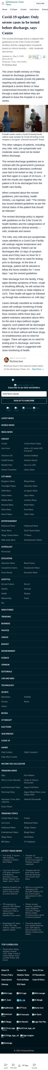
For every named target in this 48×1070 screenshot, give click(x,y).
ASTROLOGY (6, 547)
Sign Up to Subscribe (24, 401)
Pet (2, 603)
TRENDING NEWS (9, 771)
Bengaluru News (8, 481)
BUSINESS (5, 624)
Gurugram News (30, 491)
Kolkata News (7, 500)
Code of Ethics (38, 980)
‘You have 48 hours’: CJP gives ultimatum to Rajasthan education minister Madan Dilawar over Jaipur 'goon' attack (11, 875)
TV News (27, 535)
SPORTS (4, 692)
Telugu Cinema (30, 828)
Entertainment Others (33, 540)
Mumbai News (7, 505)
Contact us (21, 970)
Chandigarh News (8, 486)
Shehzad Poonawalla (32, 799)
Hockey (4, 702)
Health (4, 594)
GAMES (4, 748)
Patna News (6, 510)
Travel (26, 598)
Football (27, 697)
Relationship (6, 598)
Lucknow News (30, 500)
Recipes (27, 594)
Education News (31, 573)
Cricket (23, 9)
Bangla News (29, 832)
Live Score (5, 448)
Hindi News (29, 837)
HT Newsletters (38, 975)
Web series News (8, 540)
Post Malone (29, 775)
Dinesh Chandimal (8, 470)
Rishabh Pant (6, 465)
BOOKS (4, 713)
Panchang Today (8, 792)
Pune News (28, 510)
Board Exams (29, 563)
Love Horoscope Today (10, 787)
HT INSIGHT (6, 720)
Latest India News (11, 851)
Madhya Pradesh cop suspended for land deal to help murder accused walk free (12, 890)
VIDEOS (4, 637)
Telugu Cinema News (9, 535)
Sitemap (4, 984)
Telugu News (6, 837)
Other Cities (29, 514)
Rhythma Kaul (11, 65)
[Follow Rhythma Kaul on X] (20, 65)
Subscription (6, 980)
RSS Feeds (21, 984)
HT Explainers (29, 842)
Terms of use (37, 970)
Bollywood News (8, 526)
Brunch (27, 584)
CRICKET (5, 439)
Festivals (27, 589)
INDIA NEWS (7, 432)
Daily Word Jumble (9, 757)
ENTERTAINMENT (9, 521)
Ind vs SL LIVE (30, 465)
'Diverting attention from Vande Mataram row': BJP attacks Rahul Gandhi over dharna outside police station (34, 928)
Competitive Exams (9, 568)
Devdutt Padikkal (31, 456)
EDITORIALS (6, 672)
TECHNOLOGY (7, 685)
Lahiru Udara (29, 470)
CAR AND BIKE (7, 679)
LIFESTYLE (5, 579)
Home (4, 9)
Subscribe (40, 3)
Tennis (26, 702)
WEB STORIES (7, 610)
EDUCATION (6, 558)
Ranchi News (6, 514)
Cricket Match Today (32, 444)
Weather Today (23, 975)
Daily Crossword (30, 752)
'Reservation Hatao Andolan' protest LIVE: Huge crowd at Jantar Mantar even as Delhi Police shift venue (11, 954)
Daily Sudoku (6, 752)
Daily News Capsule (11, 394)
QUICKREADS (7, 734)
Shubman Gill (6, 456)
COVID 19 (5, 741)
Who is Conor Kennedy (10, 780)
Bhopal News (29, 481)
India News (34, 9)
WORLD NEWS (7, 425)
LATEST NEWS (7, 418)
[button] (3, 3)
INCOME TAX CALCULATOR (13, 764)
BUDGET (5, 644)
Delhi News (6, 491)
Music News (6, 531)
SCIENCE (5, 658)
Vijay (3, 775)
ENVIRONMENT (8, 651)
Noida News (29, 505)
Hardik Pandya (7, 460)
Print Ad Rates (23, 980)
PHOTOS (5, 631)
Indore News (6, 496)
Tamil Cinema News (32, 531)
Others (4, 706)
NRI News (5, 842)
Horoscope (5, 552)
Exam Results (6, 573)
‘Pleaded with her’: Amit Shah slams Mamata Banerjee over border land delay (33, 874)
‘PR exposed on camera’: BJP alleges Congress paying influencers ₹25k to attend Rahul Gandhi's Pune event (11, 909)
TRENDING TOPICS (9, 814)
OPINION (5, 665)
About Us (5, 970)
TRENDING (6, 617)
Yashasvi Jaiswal (30, 460)
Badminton (5, 697)
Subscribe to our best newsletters (24, 388)
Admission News (8, 563)
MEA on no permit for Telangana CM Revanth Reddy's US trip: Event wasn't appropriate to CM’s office (34, 892)
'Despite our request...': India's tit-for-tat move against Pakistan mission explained (34, 859)
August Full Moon (31, 787)
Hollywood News (31, 526)
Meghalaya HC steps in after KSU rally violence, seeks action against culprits (12, 926)
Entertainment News (9, 832)
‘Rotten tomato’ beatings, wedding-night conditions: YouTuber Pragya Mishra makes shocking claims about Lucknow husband (34, 910)
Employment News (32, 568)
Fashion (4, 589)
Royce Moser (6, 807)
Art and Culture (7, 584)
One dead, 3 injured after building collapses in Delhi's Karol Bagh (11, 858)
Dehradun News (30, 486)
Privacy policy (7, 975)
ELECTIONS (6, 727)
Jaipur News (29, 496)
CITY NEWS (6, 477)
